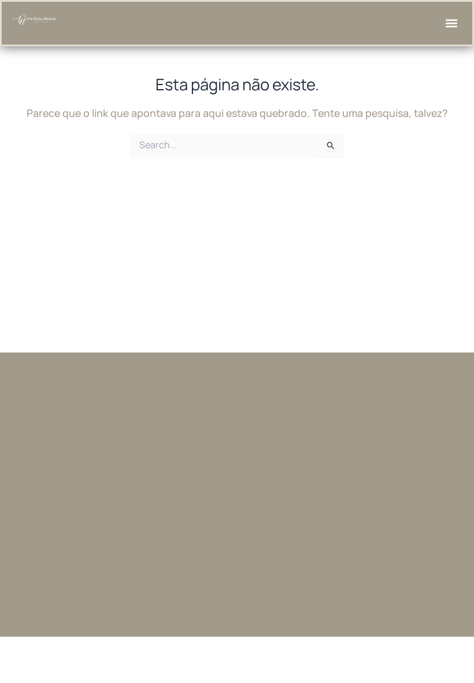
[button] (451, 23)
